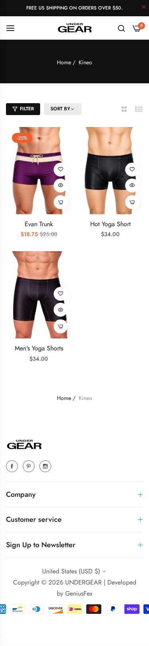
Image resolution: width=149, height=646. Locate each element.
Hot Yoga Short (110, 224)
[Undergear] (75, 27)
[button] (61, 170)
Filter (27, 108)
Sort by (60, 109)
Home (64, 62)
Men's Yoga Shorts (39, 348)
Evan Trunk (39, 224)
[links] (13, 466)
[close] (144, 7)
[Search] (121, 27)
